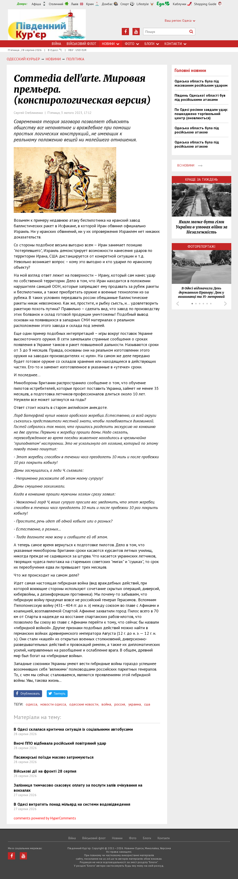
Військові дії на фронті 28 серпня (45, 771)
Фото (129, 43)
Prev (177, 303)
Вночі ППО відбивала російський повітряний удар (60, 743)
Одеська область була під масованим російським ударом (201, 83)
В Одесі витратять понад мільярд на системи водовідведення (72, 804)
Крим (90, 4)
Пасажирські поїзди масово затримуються (53, 757)
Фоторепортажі (201, 246)
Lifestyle (143, 4)
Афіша (36, 4)
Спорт (124, 4)
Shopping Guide (205, 4)
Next (225, 303)
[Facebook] (125, 31)
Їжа (163, 4)
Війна (56, 43)
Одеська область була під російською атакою (197, 130)
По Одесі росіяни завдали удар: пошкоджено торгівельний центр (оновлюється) (201, 113)
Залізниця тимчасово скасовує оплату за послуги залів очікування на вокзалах (78, 787)
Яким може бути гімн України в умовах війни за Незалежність (201, 227)
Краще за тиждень (201, 179)
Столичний (56, 4)
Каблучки (179, 4)
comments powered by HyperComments (45, 818)
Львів (74, 4)
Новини (108, 43)
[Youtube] (136, 31)
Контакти (173, 43)
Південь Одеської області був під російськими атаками (200, 97)
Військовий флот (81, 43)
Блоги (149, 43)
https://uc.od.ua (47, 24)
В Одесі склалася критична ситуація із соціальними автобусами (73, 729)
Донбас (107, 4)
